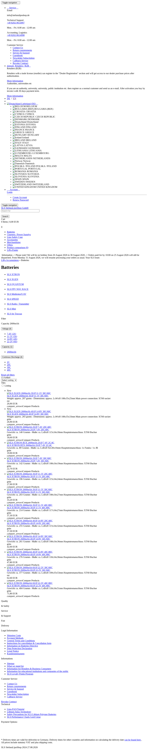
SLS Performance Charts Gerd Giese (24, 717)
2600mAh (11, 352)
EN (14, 98)
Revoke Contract (20, 63)
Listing (8, 385)
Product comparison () (17, 247)
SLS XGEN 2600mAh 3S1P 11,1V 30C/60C (28, 396)
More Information (15, 81)
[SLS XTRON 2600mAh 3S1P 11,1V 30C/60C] (29, 489)
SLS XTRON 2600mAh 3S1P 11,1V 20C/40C (28, 476)
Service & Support (21, 53)
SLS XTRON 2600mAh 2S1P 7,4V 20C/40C (28, 429)
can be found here (132, 740)
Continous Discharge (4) (12, 357)
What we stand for (15, 666)
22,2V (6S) (12, 341)
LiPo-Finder (12, 250)
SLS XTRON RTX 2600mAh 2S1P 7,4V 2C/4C (29, 445)
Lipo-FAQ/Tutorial (15, 709)
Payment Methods (15, 638)
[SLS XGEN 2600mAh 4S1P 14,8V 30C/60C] (29, 411)
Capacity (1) (7, 347)
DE (8, 98)
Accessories (12, 239)
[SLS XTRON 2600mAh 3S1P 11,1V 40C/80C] (29, 505)
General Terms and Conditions (21, 640)
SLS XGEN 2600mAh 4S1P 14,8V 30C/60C (28, 414)
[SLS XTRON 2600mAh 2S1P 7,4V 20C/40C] (29, 427)
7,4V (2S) (11, 334)
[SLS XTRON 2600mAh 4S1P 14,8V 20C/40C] (30, 520)
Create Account (20, 197)
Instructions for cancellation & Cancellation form (29, 643)
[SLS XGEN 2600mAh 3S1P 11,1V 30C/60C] (29, 393)
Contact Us (18, 47)
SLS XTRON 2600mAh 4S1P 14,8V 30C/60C (28, 539)
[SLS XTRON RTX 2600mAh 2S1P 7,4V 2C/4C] (30, 442)
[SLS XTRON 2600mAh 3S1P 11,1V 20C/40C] (29, 474)
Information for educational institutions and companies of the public (37, 671)
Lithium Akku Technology (19, 712)
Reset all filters (8, 375)
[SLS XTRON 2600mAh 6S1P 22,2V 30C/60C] (30, 567)
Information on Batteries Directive (22, 646)
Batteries (11, 232)
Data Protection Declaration (19, 648)
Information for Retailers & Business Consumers (29, 668)
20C (9, 365)
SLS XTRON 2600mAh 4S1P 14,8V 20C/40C (28, 523)
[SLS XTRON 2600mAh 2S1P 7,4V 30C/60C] (29, 458)
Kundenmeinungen (15, 653)
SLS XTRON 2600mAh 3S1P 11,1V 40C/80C (28, 507)
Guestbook (18, 55)
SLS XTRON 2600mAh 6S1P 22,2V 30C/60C (28, 570)
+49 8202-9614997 (16, 23)
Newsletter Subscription (24, 58)
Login (9, 192)
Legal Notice (13, 651)
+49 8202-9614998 (16, 35)
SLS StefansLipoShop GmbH (14, 208)
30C (9, 367)
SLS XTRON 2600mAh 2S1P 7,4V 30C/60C (28, 461)
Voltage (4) (6, 329)
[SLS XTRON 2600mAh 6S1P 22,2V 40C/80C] (30, 583)
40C (9, 370)
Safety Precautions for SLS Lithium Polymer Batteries (31, 714)
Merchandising (14, 242)
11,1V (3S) (12, 336)
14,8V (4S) (12, 339)
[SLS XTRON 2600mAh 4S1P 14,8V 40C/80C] (30, 552)
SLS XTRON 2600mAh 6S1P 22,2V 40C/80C (28, 585)
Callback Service (20, 60)
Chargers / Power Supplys (19, 234)
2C (8, 362)
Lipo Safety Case (15, 237)
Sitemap (10, 663)
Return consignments (22, 50)
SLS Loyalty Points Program (20, 674)
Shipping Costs (14, 635)
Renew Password (21, 200)
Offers (10, 245)
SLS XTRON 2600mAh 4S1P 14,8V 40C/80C (28, 554)
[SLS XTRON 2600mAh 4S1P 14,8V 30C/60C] (30, 536)
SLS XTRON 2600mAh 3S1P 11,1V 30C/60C (28, 492)
